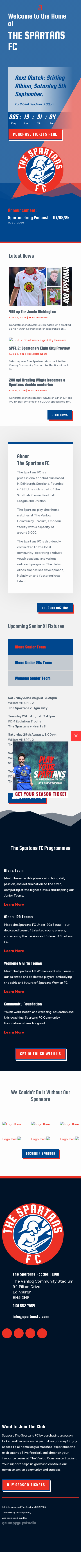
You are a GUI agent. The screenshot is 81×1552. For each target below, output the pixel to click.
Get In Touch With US (40, 1053)
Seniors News (38, 317)
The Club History (55, 608)
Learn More (14, 904)
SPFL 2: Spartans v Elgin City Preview (39, 348)
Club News (60, 415)
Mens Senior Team (30, 647)
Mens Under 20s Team (33, 662)
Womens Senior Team (32, 678)
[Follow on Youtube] (42, 1333)
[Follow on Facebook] (19, 1333)
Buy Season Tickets (26, 1484)
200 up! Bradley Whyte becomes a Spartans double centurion (37, 382)
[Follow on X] (7, 1333)
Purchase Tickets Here (35, 134)
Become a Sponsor (40, 1153)
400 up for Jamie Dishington (32, 311)
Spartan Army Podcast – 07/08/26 (39, 217)
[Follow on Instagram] (30, 1333)
